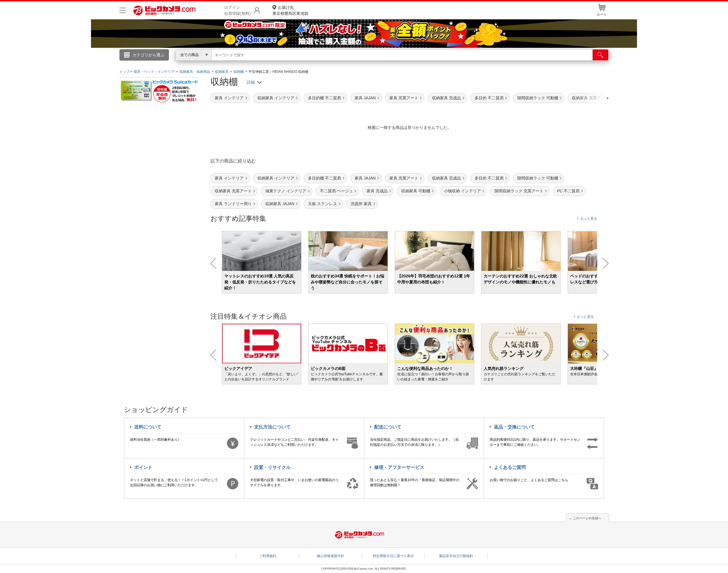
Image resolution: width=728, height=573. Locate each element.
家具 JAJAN (365, 98)
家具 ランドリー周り (233, 203)
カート (602, 15)
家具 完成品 (377, 191)
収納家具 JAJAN (279, 203)
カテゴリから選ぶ (148, 55)
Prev (213, 263)
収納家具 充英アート (233, 191)
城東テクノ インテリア (285, 191)
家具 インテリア (229, 98)
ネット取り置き (438, 63)
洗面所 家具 (361, 203)
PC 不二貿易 (568, 191)
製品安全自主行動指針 (456, 556)
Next (606, 263)
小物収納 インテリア (462, 191)
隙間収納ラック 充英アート (519, 191)
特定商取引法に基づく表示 (393, 556)
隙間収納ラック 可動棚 (537, 98)
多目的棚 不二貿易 (324, 98)
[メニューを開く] (123, 10)
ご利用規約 (267, 556)
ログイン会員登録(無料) (237, 10)
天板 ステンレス (322, 203)
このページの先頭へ (587, 518)
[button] (591, 98)
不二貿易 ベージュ (336, 191)
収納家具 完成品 (446, 98)
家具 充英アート (403, 98)
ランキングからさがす (341, 63)
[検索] (600, 55)
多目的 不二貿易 (489, 98)
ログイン (241, 64)
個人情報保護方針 (330, 556)
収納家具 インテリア (275, 98)
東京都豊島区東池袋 (290, 10)
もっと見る (588, 218)
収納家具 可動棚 (415, 191)
